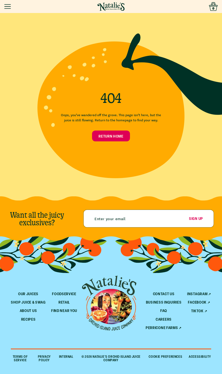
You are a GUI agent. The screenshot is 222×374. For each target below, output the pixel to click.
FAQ (163, 310)
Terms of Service (20, 358)
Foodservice (64, 294)
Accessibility (200, 357)
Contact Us (164, 294)
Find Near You (64, 310)
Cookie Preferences (165, 357)
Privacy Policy (44, 358)
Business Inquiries (164, 302)
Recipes (28, 319)
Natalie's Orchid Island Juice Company (116, 358)
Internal (66, 357)
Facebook (197, 302)
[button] (8, 6)
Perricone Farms (162, 328)
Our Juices (28, 294)
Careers (164, 319)
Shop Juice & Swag (28, 302)
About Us (28, 310)
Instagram (197, 294)
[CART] (213, 6)
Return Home (111, 136)
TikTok (197, 311)
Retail (64, 302)
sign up (196, 218)
